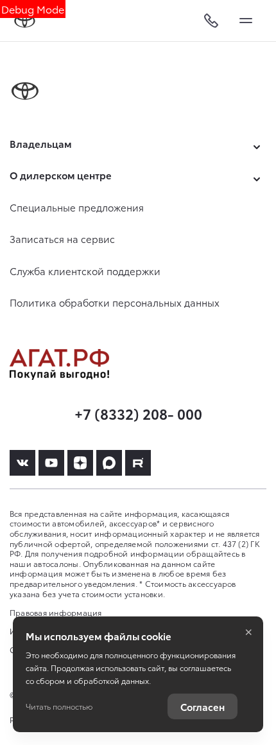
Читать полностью (59, 706)
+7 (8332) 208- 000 (138, 413)
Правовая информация (56, 612)
